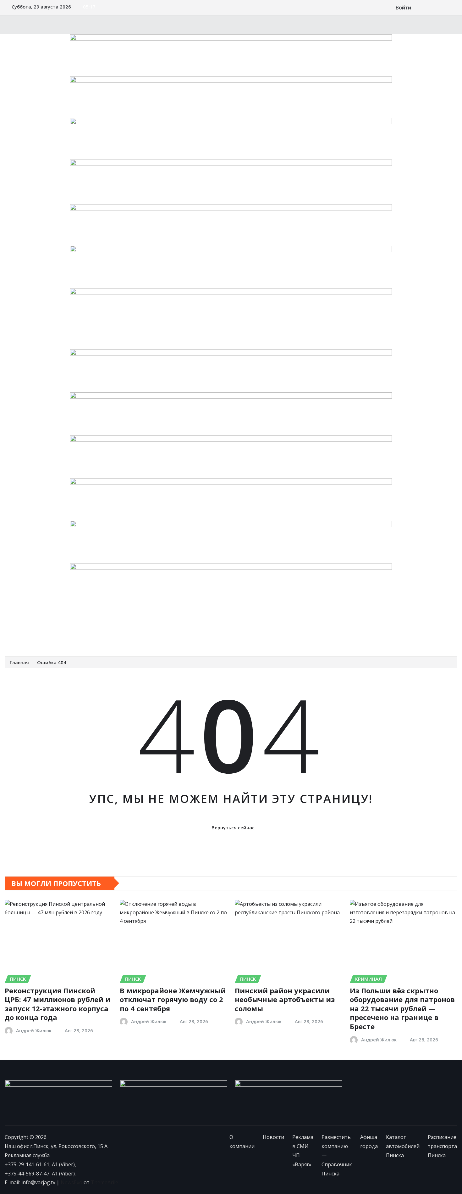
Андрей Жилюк (34, 1030)
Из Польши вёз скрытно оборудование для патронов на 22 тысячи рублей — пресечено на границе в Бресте (402, 1008)
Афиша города (284, 623)
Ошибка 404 (51, 662)
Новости (58, 623)
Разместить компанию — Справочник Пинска (204, 623)
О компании (28, 623)
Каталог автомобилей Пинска (344, 623)
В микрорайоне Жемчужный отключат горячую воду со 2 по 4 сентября (173, 999)
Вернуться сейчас (233, 827)
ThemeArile (104, 1182)
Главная (19, 662)
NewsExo (71, 1182)
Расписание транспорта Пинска (52, 637)
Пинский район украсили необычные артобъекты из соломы (285, 999)
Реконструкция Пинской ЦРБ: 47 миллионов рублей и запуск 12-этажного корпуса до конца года (57, 1004)
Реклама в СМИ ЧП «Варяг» (108, 623)
